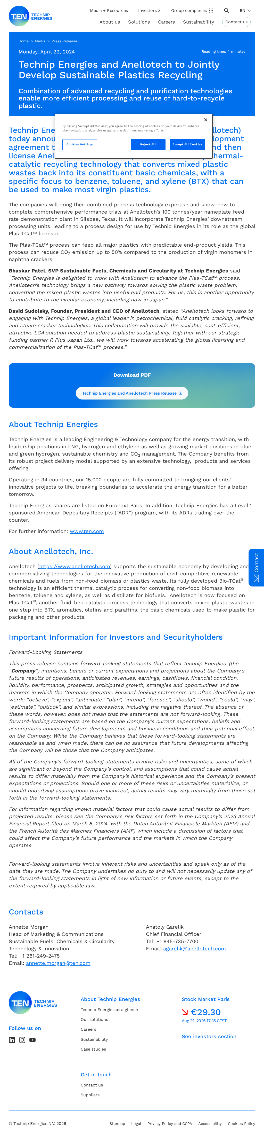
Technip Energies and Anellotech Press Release (129, 393)
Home (24, 41)
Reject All (148, 144)
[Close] (205, 120)
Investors (147, 10)
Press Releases (65, 41)
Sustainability (94, 1039)
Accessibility (210, 1123)
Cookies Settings (80, 144)
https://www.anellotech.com (74, 566)
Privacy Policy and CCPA (169, 1123)
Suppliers (90, 1094)
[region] (134, 136)
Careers (166, 22)
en (242, 10)
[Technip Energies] (30, 16)
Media (40, 41)
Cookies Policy (241, 1123)
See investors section (209, 1036)
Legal (136, 1123)
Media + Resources (109, 10)
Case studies (93, 1049)
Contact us (236, 21)
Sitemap (117, 1123)
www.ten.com (87, 531)
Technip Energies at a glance (109, 1009)
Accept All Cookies (187, 144)
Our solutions (94, 1019)
